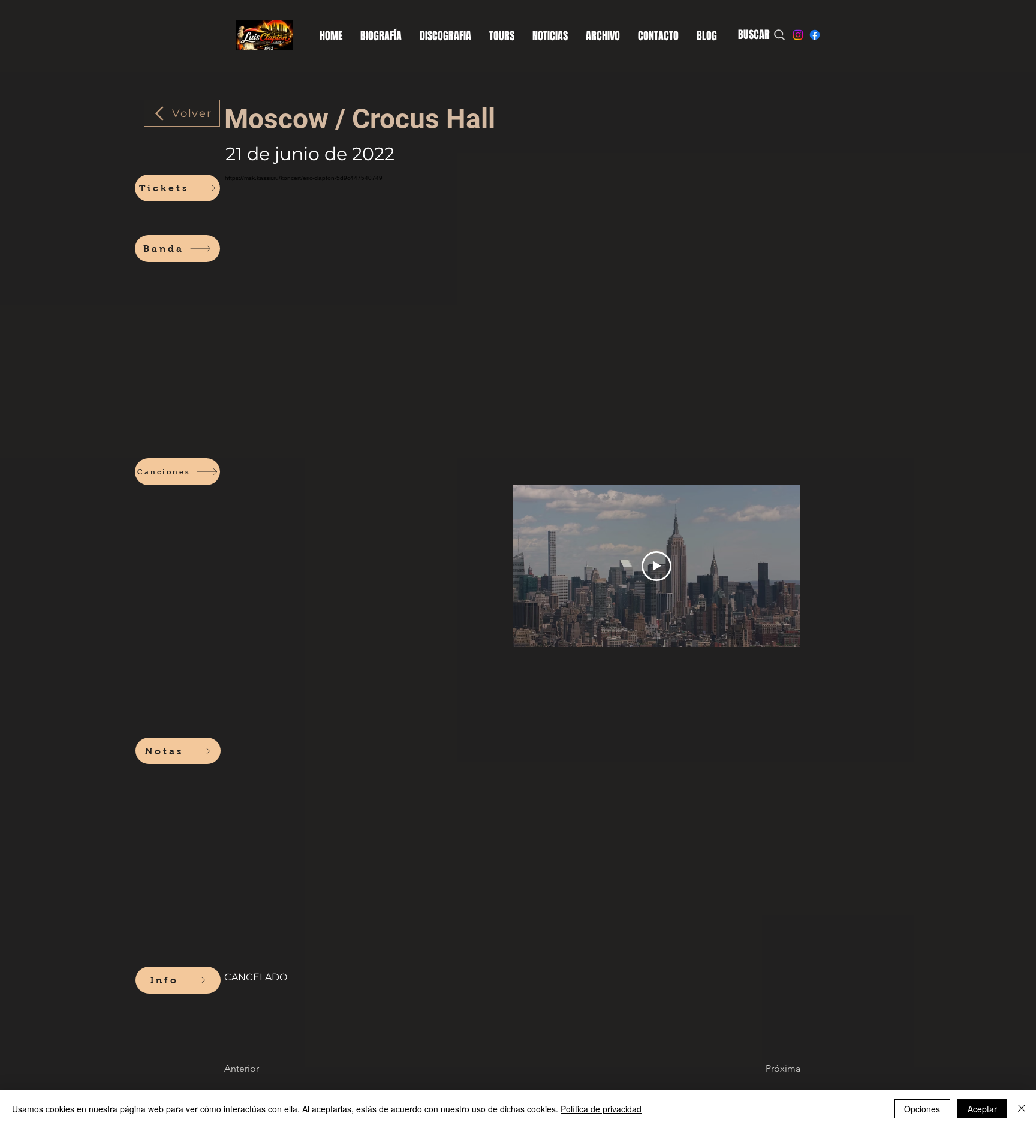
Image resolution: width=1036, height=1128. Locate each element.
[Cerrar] (1021, 1108)
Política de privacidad (601, 1109)
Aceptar (982, 1109)
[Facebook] (814, 34)
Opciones (922, 1109)
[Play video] (656, 566)
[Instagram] (798, 34)
